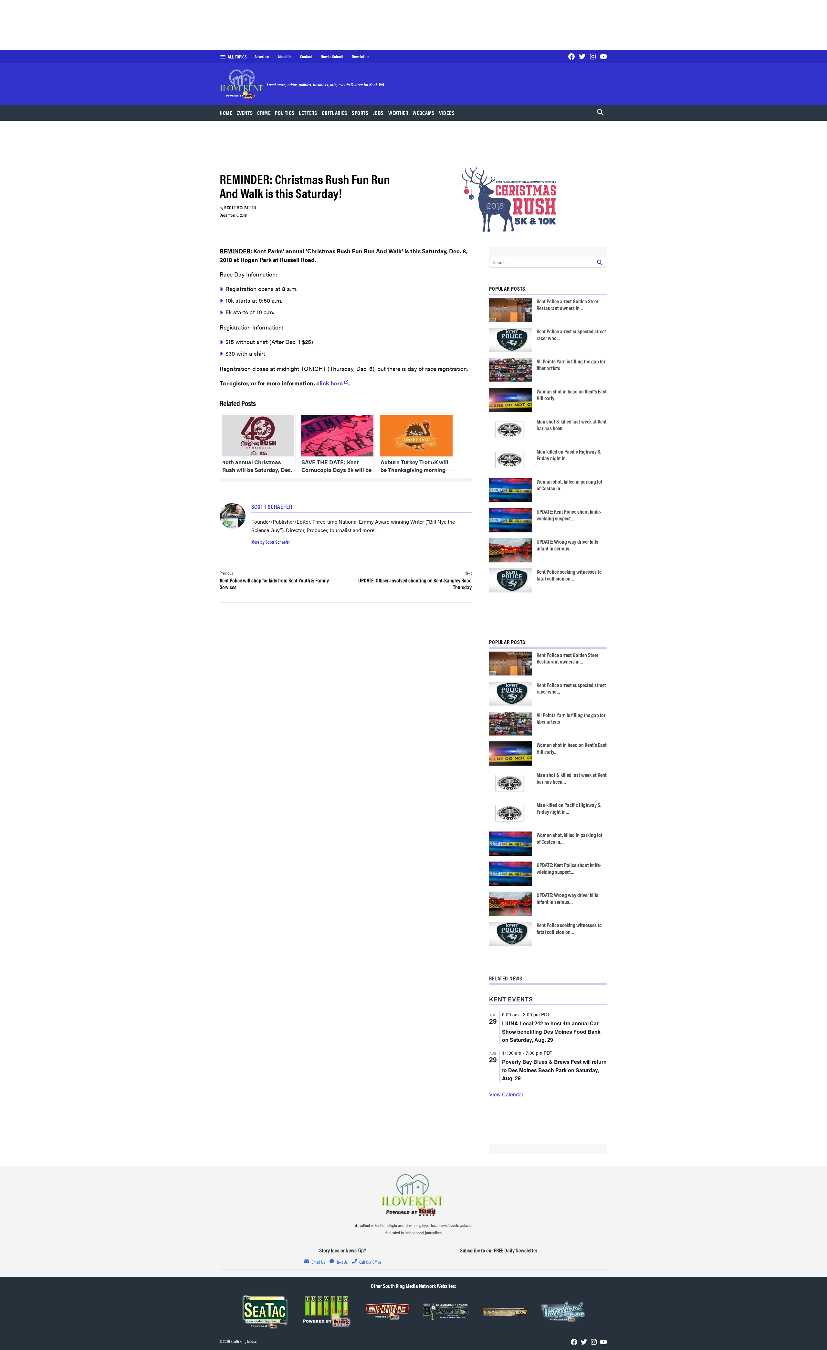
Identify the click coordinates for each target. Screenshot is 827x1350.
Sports (360, 113)
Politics (284, 113)
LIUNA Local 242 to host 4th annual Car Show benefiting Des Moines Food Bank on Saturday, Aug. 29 (551, 1032)
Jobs (378, 113)
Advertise (262, 56)
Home (226, 113)
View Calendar (506, 1094)
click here (329, 383)
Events (244, 113)
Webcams (423, 113)
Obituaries (334, 113)
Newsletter (360, 56)
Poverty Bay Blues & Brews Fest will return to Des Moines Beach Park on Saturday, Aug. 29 (554, 1070)
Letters (308, 113)
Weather (398, 113)
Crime (263, 113)
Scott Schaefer (240, 207)
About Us (284, 56)
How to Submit (332, 56)
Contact (306, 56)
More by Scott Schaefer (270, 542)
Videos (447, 113)
